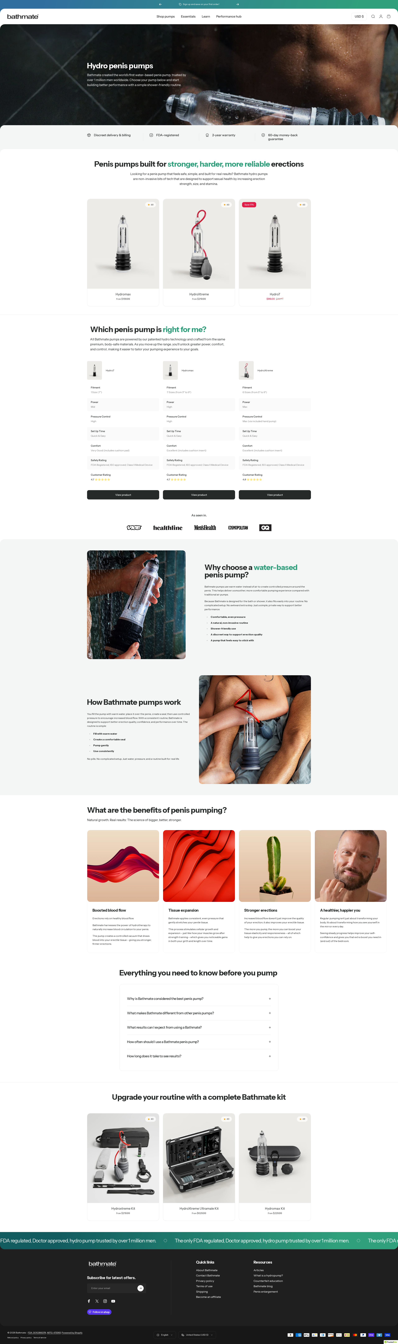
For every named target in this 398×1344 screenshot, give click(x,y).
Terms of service (39, 1338)
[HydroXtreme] (199, 244)
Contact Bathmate (208, 1275)
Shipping (202, 1291)
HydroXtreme (199, 294)
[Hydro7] (275, 244)
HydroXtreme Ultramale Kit (199, 1208)
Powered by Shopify (72, 1332)
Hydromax (123, 294)
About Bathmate (207, 1270)
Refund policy (13, 1338)
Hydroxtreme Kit (123, 1208)
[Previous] (160, 4)
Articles (259, 1270)
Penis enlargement (266, 1291)
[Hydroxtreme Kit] (123, 1158)
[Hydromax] (123, 244)
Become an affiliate (208, 1297)
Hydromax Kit (275, 1208)
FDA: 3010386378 (37, 1332)
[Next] (237, 4)
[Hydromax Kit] (275, 1158)
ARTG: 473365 (54, 1332)
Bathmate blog (263, 1286)
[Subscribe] (140, 1288)
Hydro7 (275, 294)
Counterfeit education (268, 1281)
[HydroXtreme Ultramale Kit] (199, 1158)
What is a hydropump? (268, 1275)
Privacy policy (205, 1281)
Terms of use (204, 1286)
